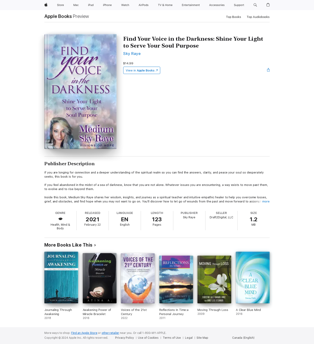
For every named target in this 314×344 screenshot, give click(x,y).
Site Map (202, 337)
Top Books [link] (233, 17)
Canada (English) (243, 337)
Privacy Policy (124, 337)
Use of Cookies (148, 337)
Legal (188, 337)
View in (140, 70)
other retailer (110, 333)
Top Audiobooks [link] (258, 17)
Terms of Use (172, 337)
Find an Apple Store (84, 333)
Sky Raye (132, 53)
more (266, 201)
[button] (255, 5)
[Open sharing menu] (268, 70)
